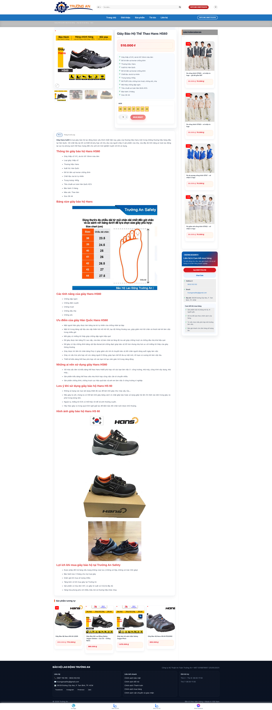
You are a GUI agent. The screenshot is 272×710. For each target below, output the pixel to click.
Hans (91, 23)
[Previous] (60, 59)
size (120, 103)
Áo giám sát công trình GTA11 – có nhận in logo (198, 227)
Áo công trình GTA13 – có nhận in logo (198, 125)
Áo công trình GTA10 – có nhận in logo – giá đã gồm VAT (198, 74)
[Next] (108, 59)
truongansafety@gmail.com (197, 293)
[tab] (59, 135)
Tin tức (152, 17)
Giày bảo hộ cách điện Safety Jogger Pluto (127, 637)
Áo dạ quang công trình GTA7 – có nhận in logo (198, 176)
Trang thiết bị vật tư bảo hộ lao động (64, 23)
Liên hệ (164, 17)
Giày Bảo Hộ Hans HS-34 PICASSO (160, 636)
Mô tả (59, 134)
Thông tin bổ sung (69, 134)
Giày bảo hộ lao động (83, 23)
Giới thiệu (125, 17)
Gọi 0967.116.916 (199, 270)
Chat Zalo (199, 275)
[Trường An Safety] (73, 7)
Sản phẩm (139, 17)
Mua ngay (138, 117)
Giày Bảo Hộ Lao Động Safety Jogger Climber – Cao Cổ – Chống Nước (98, 638)
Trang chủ (111, 17)
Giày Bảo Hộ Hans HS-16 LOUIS (67, 636)
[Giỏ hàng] (215, 7)
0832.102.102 (192, 284)
